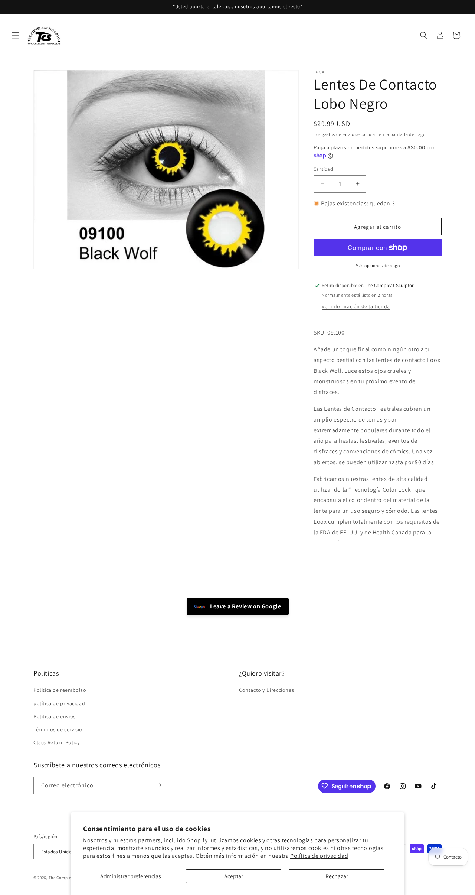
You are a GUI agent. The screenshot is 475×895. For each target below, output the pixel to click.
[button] (15, 35)
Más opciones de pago (378, 265)
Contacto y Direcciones (266, 690)
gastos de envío (338, 134)
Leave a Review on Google (245, 606)
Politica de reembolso (59, 690)
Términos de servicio (57, 729)
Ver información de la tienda (356, 306)
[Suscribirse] (158, 785)
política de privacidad (59, 703)
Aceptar (233, 876)
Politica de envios (54, 716)
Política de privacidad (319, 856)
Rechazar (336, 876)
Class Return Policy (56, 742)
